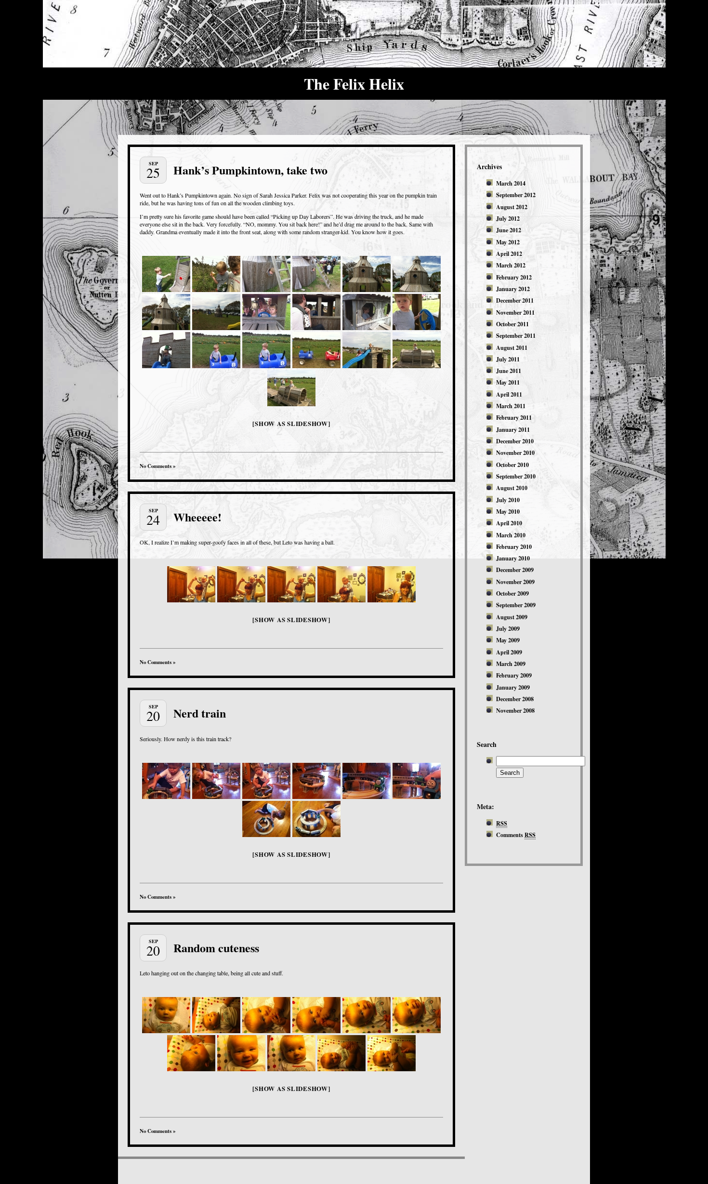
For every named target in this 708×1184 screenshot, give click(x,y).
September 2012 (516, 194)
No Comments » (157, 466)
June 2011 (508, 370)
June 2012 (508, 230)
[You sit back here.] (166, 274)
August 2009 (511, 616)
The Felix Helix (354, 83)
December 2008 (515, 698)
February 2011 (514, 417)
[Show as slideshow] (291, 423)
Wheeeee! (197, 516)
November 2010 (515, 452)
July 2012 (508, 218)
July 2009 (508, 628)
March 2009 (510, 663)
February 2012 (514, 277)
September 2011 (516, 335)
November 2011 (515, 312)
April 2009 (509, 652)
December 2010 (515, 441)
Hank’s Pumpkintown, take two (250, 169)
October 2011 (512, 323)
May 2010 (508, 511)
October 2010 (512, 464)
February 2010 (514, 546)
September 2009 (516, 604)
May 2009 (508, 640)
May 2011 (508, 382)
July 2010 (508, 499)
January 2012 (513, 288)
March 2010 (510, 535)
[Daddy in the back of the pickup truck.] (316, 312)
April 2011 (509, 394)
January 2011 (513, 429)
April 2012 (509, 253)
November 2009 (515, 581)
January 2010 (513, 558)
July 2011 (508, 359)
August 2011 (511, 347)
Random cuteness (216, 947)
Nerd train (199, 713)
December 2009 (515, 569)
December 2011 (515, 300)
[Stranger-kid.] (266, 312)
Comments (516, 834)
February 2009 (514, 675)
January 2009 (513, 687)
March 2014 (510, 183)
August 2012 (511, 206)
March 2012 (510, 265)
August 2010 (511, 487)
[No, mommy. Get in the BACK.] (417, 312)
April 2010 (509, 523)
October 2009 (512, 593)
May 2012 (508, 242)
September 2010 (516, 476)
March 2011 (510, 405)
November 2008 (515, 710)
